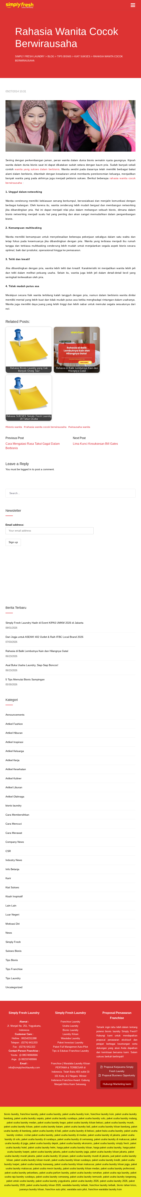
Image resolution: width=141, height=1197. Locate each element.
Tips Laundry (13, 978)
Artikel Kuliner (13, 778)
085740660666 (29, 1055)
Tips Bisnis (12, 960)
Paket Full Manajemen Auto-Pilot (70, 1046)
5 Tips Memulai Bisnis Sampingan (25, 679)
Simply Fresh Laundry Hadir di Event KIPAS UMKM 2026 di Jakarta (44, 622)
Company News (15, 841)
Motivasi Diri (13, 923)
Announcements (15, 714)
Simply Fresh (13, 941)
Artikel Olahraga (15, 796)
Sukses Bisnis (13, 950)
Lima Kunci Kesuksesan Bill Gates (95, 443)
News (9, 932)
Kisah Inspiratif (14, 896)
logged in (26, 469)
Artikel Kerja (12, 760)
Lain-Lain (11, 905)
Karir (8, 878)
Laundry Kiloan (70, 1034)
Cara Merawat (14, 832)
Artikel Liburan (14, 787)
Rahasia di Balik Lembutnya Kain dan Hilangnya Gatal (37, 651)
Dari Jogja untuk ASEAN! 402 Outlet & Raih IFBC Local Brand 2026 (44, 636)
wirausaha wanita (80, 426)
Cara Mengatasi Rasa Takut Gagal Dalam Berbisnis (33, 446)
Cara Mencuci (14, 823)
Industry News (14, 860)
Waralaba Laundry (70, 1038)
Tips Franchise (14, 969)
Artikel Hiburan (14, 732)
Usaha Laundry (70, 1025)
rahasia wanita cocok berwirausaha (46, 426)
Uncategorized (14, 987)
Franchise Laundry (70, 1021)
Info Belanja (12, 869)
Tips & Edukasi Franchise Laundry (70, 1050)
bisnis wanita (14, 426)
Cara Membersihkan (17, 814)
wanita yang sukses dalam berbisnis (37, 169)
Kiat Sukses (12, 887)
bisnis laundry (13, 805)
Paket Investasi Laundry (70, 1042)
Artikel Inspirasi (14, 742)
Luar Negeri (12, 914)
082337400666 (29, 1059)
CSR (8, 851)
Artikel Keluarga (15, 751)
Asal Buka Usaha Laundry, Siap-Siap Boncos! (32, 665)
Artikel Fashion (14, 723)
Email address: (15, 524)
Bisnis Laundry (70, 1030)
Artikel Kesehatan (16, 769)
